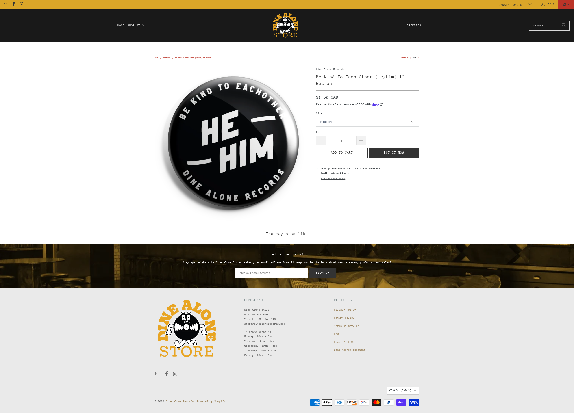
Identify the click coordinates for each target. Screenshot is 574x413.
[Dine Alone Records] (285, 25)
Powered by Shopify (211, 401)
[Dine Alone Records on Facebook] (13, 4)
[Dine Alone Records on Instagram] (21, 4)
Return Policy (344, 317)
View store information (333, 178)
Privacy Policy (345, 309)
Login (550, 4)
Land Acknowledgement (349, 349)
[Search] (564, 26)
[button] (137, 25)
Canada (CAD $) (512, 4)
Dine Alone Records (330, 69)
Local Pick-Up (344, 342)
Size (319, 113)
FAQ (336, 333)
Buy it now (394, 152)
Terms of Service (346, 325)
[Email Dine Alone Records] (5, 4)
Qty (318, 132)
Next (415, 58)
